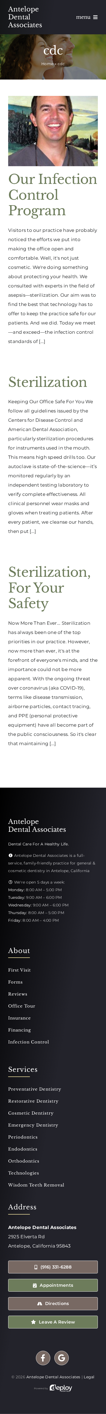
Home (47, 63)
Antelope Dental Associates (53, 1376)
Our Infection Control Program (52, 195)
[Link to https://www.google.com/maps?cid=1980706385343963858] (61, 1358)
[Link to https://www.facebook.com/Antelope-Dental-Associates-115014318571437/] (43, 1358)
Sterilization (47, 382)
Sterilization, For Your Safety (49, 588)
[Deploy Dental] (61, 1388)
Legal (89, 1376)
